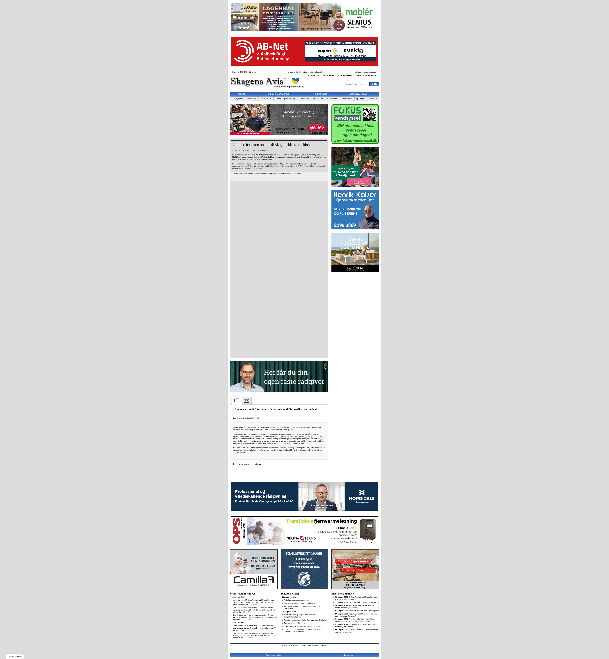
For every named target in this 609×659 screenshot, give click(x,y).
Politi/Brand (332, 99)
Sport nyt (360, 99)
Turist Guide (321, 94)
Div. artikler (372, 99)
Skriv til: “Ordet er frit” (366, 76)
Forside (241, 94)
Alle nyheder (237, 99)
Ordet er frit (318, 99)
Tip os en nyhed (344, 76)
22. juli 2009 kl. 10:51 (252, 418)
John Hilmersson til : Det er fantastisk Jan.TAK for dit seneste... (254, 628)
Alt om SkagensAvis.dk (279, 94)
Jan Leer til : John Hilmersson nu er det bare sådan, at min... (254, 635)
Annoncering (328, 76)
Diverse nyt (251, 99)
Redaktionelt (347, 99)
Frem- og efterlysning (286, 99)
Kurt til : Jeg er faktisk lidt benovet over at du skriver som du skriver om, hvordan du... (255, 617)
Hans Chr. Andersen (260, 150)
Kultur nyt (305, 99)
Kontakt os (313, 76)
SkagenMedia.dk (362, 72)
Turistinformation (273, 655)
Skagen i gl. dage (358, 94)
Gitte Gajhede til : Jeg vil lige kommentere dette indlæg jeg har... (253, 602)
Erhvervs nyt (266, 99)
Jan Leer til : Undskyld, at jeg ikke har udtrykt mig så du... (254, 610)
